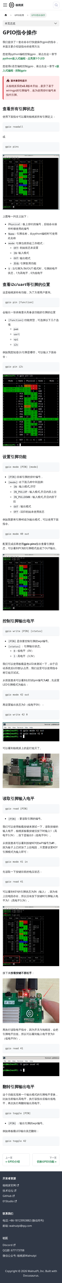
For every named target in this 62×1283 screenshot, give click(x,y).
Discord (7, 1245)
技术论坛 (8, 1190)
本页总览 (10, 23)
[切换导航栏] (5, 4)
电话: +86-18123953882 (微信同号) (23, 1220)
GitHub (7, 1196)
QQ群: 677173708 (13, 1250)
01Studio (8, 1201)
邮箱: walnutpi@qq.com (17, 1226)
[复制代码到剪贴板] (55, 126)
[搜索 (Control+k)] (56, 5)
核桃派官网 (9, 1185)
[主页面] (6, 15)
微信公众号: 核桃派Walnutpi (19, 1255)
